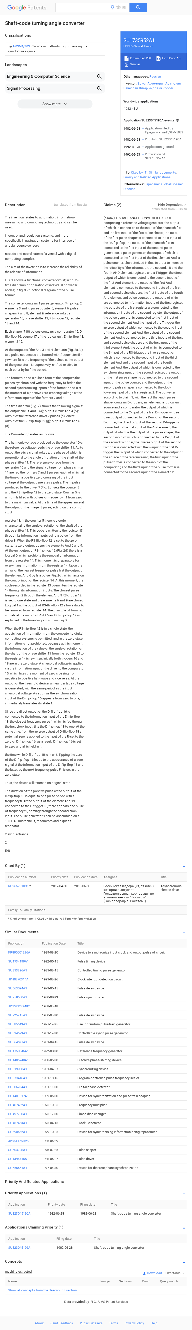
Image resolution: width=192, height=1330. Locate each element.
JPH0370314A (18, 979)
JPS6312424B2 (19, 1006)
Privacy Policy (134, 1323)
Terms (113, 1323)
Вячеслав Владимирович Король (149, 88)
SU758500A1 (17, 997)
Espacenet (152, 184)
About (39, 1323)
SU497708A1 (17, 1114)
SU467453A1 (17, 1123)
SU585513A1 (17, 1024)
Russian (155, 76)
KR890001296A (19, 952)
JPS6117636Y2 (19, 1141)
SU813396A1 (17, 970)
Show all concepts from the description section (42, 1290)
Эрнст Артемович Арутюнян (159, 83)
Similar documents (162, 172)
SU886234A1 (17, 1087)
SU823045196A (19, 1213)
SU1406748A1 (18, 1060)
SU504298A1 (17, 1150)
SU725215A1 (17, 1015)
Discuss (129, 189)
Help (154, 1323)
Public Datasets (91, 1323)
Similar (135, 64)
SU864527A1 (17, 1042)
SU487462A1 (17, 1105)
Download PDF (141, 58)
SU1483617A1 (18, 1096)
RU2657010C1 (18, 886)
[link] (55, 49)
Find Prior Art (171, 58)
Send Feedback (61, 1323)
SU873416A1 (17, 1078)
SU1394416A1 (18, 1159)
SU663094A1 (17, 988)
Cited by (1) (139, 172)
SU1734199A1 (18, 961)
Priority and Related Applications (147, 177)
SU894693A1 (17, 1033)
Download (154, 1273)
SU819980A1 (17, 1069)
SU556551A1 (17, 1168)
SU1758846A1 (18, 1051)
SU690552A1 (17, 1132)
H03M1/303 (21, 46)
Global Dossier (172, 184)
